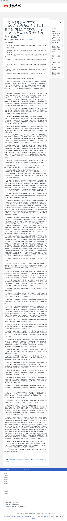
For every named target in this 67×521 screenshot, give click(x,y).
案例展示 (53, 10)
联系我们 (60, 10)
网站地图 (6, 483)
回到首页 (6, 469)
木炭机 (25, 475)
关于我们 (30, 10)
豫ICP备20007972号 (49, 516)
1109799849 (15, 504)
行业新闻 (6, 493)
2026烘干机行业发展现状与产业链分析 (19, 459)
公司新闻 (6, 491)
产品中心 (26, 469)
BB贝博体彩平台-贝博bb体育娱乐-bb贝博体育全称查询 (18, 516)
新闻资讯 (46, 10)
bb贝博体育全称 (31, 513)
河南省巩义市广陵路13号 (18, 506)
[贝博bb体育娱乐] (12, 5)
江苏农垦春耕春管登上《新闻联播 (56, 56)
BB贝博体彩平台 (45, 513)
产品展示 (38, 10)
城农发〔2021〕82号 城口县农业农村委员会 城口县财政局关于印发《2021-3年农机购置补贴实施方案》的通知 (56, 37)
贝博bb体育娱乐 (29, 39)
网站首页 (23, 10)
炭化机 (25, 473)
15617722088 (15, 502)
